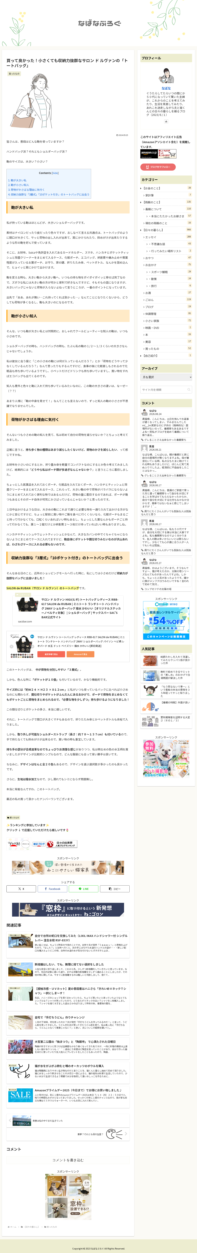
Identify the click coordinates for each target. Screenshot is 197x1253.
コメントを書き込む (68, 1160)
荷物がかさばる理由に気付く (26, 189)
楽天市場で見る (51, 654)
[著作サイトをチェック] (166, 121)
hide (55, 173)
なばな (166, 88)
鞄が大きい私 (17, 180)
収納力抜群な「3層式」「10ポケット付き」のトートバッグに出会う (48, 194)
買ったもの (14, 817)
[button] (115, 888)
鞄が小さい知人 (18, 185)
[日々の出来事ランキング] (61, 844)
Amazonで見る (80, 654)
